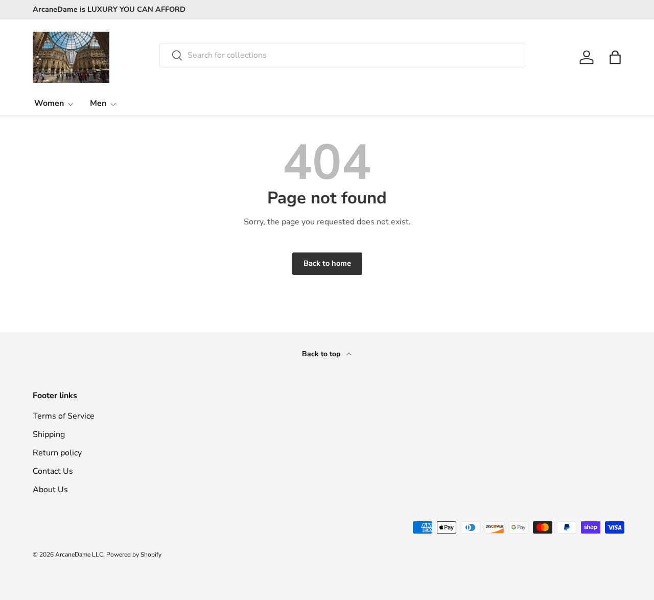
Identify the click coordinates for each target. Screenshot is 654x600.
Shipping (49, 434)
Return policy (57, 452)
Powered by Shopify (133, 554)
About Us (50, 489)
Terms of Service (64, 416)
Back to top (322, 354)
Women (49, 103)
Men (98, 103)
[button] (615, 57)
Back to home (327, 263)
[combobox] (342, 55)
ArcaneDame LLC (79, 554)
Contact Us (53, 471)
